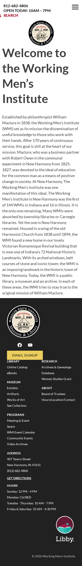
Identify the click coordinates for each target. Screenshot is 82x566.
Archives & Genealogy (56, 367)
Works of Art (16, 400)
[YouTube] (30, 346)
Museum (14, 382)
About (47, 388)
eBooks (12, 373)
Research (49, 361)
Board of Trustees (53, 394)
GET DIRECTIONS (19, 478)
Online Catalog (17, 367)
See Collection (16, 405)
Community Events (20, 438)
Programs (15, 415)
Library (13, 361)
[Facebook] (19, 346)
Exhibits (12, 388)
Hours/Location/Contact (58, 400)
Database (48, 373)
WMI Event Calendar (21, 432)
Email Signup (25, 355)
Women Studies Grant (56, 379)
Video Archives (17, 444)
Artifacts (13, 394)
